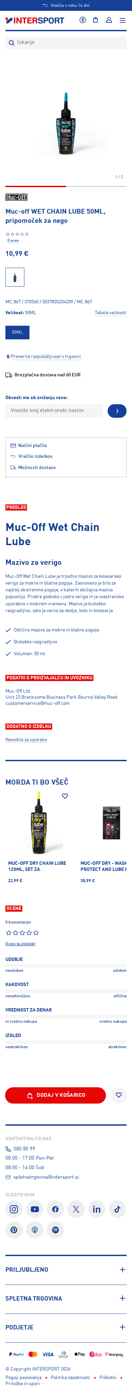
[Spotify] (55, 1230)
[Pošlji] (117, 411)
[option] (17, 332)
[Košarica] (95, 20)
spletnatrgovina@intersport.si (46, 1177)
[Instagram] (14, 1209)
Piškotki (108, 1377)
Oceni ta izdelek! (20, 944)
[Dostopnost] (83, 20)
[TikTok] (117, 1209)
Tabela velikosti (111, 312)
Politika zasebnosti (70, 1377)
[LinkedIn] (97, 1209)
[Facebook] (55, 1209)
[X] (76, 1209)
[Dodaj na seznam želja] (65, 796)
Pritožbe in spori (22, 1383)
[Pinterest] (14, 1230)
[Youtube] (34, 1209)
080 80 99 (24, 1149)
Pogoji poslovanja (23, 1377)
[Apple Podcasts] (34, 1230)
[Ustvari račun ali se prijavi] (109, 20)
